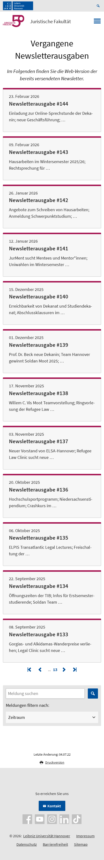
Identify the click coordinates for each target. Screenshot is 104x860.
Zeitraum (16, 717)
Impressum (85, 835)
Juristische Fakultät (50, 21)
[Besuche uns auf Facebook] (27, 818)
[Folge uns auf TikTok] (77, 818)
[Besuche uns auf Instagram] (52, 818)
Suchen (93, 693)
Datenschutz (26, 844)
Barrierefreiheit (55, 844)
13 (55, 669)
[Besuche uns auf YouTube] (40, 818)
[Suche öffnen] (99, 5)
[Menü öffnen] (97, 22)
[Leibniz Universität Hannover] (18, 5)
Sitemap (81, 844)
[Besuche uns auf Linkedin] (64, 818)
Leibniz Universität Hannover (46, 835)
